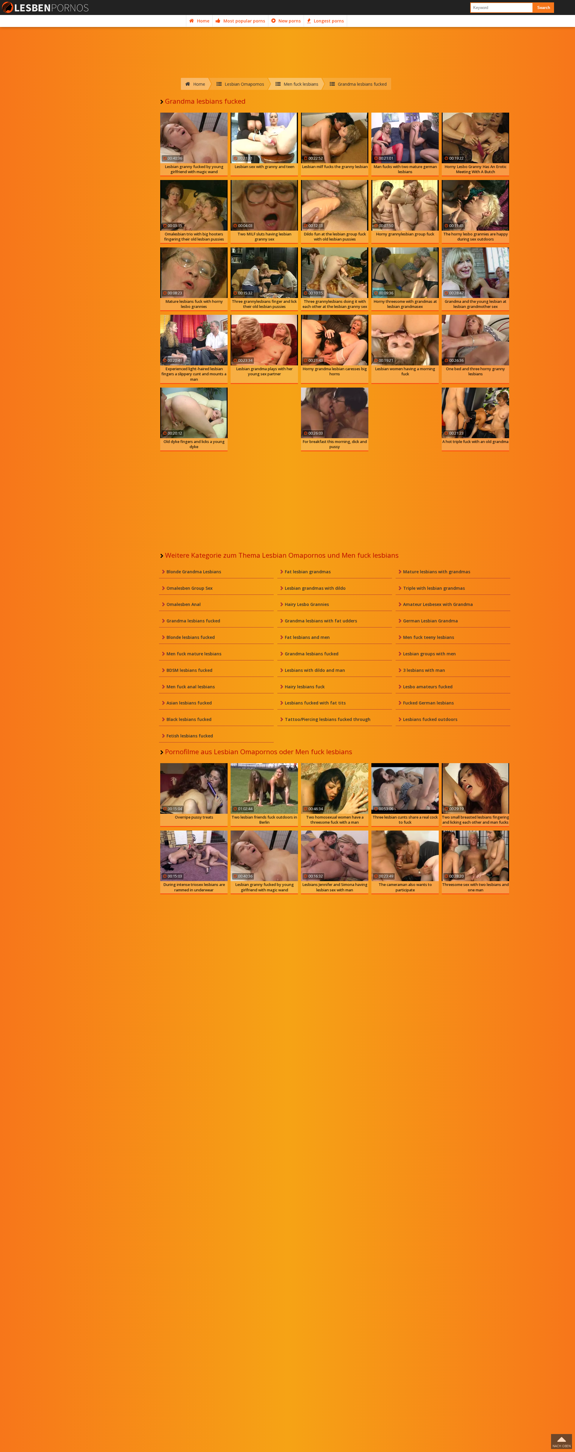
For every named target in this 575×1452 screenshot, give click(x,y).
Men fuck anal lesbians (191, 686)
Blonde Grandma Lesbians (194, 571)
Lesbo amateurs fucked (428, 686)
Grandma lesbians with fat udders (321, 621)
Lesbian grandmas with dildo (315, 588)
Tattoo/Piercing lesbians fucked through (327, 719)
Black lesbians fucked (189, 719)
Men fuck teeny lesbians (428, 637)
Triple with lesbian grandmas (434, 588)
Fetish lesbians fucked (190, 736)
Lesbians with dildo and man (315, 670)
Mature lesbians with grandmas (436, 571)
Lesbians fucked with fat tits (315, 703)
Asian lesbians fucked (189, 703)
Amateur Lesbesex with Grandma (438, 604)
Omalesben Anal (184, 604)
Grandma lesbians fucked (193, 621)
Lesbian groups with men (429, 654)
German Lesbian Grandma (430, 621)
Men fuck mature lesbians (194, 654)
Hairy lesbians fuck (305, 686)
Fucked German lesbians (428, 703)
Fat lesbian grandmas (308, 571)
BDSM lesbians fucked (189, 670)
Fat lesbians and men (307, 637)
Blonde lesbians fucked (191, 637)
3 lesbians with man (424, 670)
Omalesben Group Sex (190, 588)
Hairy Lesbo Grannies (307, 604)
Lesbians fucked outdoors (430, 719)
